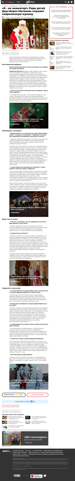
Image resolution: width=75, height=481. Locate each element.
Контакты (24, 454)
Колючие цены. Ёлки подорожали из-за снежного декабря (16, 426)
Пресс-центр (28, 450)
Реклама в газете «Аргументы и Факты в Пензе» (52, 452)
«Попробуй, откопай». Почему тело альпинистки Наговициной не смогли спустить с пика (64, 53)
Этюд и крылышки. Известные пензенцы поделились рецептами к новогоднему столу (16, 417)
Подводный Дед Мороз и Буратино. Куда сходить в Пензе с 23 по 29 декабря (27, 120)
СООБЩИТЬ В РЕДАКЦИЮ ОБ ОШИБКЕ (21, 455)
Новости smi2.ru (7, 446)
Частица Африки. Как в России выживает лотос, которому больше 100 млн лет (64, 62)
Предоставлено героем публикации (10, 50)
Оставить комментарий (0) (37, 394)
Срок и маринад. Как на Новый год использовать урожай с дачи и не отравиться (39, 417)
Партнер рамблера (25, 475)
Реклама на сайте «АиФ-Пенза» (20, 452)
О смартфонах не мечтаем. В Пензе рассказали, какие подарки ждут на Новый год (39, 422)
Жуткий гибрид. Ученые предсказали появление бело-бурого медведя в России (64, 57)
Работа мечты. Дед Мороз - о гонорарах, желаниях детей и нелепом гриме (27, 277)
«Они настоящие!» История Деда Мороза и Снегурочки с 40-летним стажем (28, 381)
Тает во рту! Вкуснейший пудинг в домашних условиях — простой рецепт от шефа (63, 67)
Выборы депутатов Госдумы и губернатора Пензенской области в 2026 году (46, 454)
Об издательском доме (18, 450)
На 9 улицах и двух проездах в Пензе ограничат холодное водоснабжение (61, 11)
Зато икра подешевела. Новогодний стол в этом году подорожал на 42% (15, 422)
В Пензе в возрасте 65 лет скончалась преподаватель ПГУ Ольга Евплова (61, 17)
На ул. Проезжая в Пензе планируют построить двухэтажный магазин (61, 28)
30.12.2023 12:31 (5, 5)
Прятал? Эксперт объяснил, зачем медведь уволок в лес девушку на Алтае (63, 48)
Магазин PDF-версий (37, 450)
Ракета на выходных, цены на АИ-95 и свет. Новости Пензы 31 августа (61, 22)
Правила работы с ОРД (34, 452)
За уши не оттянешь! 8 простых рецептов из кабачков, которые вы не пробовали (64, 43)
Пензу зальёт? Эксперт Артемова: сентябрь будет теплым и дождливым (61, 34)
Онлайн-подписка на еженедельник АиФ (53, 450)
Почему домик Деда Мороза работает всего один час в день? (28, 208)
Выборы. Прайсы (16, 454)
